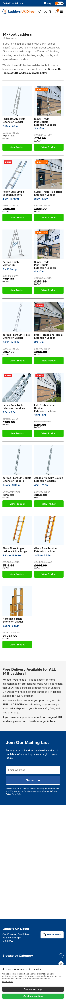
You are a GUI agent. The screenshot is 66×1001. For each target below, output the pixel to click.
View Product (17, 147)
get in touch (50, 721)
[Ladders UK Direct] (19, 11)
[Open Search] (40, 11)
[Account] (45, 11)
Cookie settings (33, 989)
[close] (61, 963)
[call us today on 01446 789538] (50, 11)
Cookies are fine (33, 996)
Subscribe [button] (33, 780)
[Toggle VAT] (59, 3)
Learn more (7, 981)
